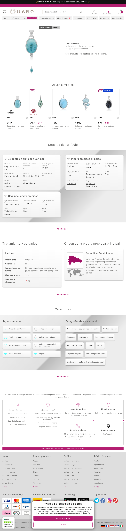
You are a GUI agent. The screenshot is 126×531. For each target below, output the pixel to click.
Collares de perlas (9, 476)
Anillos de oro (8, 465)
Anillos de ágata (70, 465)
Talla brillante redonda (10, 213)
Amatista (36, 465)
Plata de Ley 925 (31, 176)
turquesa (71, 183)
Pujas (29, 18)
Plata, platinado (11, 176)
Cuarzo (36, 476)
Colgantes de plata (74, 354)
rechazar (81, 509)
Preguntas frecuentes (17, 425)
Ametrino (98, 479)
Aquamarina (38, 468)
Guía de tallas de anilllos (17, 421)
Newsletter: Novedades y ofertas (48, 414)
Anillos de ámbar (70, 476)
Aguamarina (99, 465)
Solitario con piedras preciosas (12, 185)
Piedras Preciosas (47, 18)
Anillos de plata (8, 468)
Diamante (37, 483)
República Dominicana (91, 185)
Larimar (71, 166)
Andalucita (98, 483)
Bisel (107, 174)
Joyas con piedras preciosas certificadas (83, 329)
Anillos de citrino (70, 483)
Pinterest (115, 500)
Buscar (81, 12)
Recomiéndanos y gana (48, 423)
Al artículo (61, 229)
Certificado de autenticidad (18, 414)
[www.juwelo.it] (121, 526)
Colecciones (79, 18)
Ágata (35, 461)
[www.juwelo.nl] (112, 526)
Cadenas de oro (8, 472)
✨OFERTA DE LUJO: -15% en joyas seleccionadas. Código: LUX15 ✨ (63, 2)
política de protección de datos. (75, 513)
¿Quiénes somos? (48, 410)
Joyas (6, 18)
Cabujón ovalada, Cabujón (94, 175)
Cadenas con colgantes (104, 337)
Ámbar (97, 476)
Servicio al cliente (78, 430)
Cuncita (36, 479)
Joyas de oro (7, 483)
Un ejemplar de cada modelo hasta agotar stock (85, 362)
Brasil (44, 211)
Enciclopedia (117, 18)
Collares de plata (9, 479)
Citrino (36, 472)
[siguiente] (121, 111)
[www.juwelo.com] (117, 526)
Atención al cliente (17, 417)
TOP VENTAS (92, 18)
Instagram (109, 500)
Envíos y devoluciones (18, 410)
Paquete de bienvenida (48, 427)
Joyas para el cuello (74, 345)
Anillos (5, 461)
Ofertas (90, 345)
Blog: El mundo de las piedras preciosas (48, 418)
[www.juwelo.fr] (107, 526)
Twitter (96, 500)
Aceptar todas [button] (63, 518)
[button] (4, 11)
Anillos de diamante (72, 461)
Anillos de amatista (71, 472)
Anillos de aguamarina (73, 468)
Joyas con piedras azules (96, 354)
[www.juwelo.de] (103, 526)
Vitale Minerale (30, 183)
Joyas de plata (85, 337)
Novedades (104, 18)
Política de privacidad (18, 523)
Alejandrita (98, 468)
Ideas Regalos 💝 (64, 18)
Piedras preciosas (110, 329)
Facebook (102, 500)
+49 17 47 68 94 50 (74, 434)
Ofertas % (15, 18)
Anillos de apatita (71, 479)
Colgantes (71, 337)
